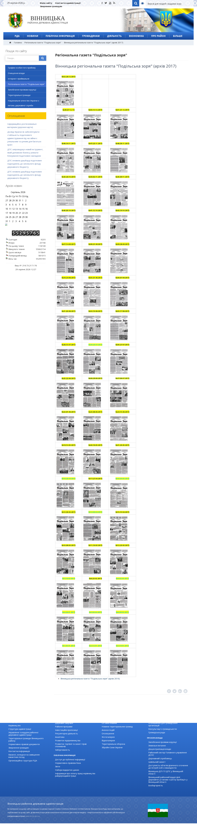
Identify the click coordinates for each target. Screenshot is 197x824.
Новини (32, 36)
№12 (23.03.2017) (122, 545)
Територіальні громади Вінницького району (26, 739)
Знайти (42, 58)
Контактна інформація (19, 751)
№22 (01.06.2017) (68, 412)
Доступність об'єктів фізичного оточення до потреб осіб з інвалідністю (168, 766)
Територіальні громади (19, 95)
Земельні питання (157, 745)
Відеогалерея (108, 740)
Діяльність (114, 36)
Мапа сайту (46, 3)
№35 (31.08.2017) (95, 277)
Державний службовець (160, 758)
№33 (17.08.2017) (122, 311)
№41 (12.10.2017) (95, 210)
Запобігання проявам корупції (22, 89)
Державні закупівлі (64, 723)
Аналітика (59, 737)
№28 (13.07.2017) (68, 344)
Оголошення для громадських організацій (163, 724)
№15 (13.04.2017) (122, 512)
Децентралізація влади (159, 749)
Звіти (57, 766)
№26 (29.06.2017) (95, 378)
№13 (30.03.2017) (68, 512)
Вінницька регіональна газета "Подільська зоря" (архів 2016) (90, 678)
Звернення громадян (51, 6)
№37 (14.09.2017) (68, 244)
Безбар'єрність (155, 785)
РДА (17, 36)
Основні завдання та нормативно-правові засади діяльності (28, 720)
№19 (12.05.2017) (68, 445)
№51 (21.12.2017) (122, 110)
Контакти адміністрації (68, 3)
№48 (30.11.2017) (122, 143)
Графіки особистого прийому (22, 67)
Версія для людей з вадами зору (164, 3)
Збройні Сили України (112, 747)
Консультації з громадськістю (162, 729)
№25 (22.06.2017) (68, 378)
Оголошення (108, 733)
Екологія (59, 719)
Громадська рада (156, 732)
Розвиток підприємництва (67, 740)
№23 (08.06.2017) (95, 412)
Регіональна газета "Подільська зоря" (42, 42)
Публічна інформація (60, 36)
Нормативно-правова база (68, 763)
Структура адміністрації (19, 729)
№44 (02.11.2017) (95, 177)
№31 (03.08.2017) (68, 311)
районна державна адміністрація (47, 20)
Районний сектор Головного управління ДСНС (167, 753)
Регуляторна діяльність (66, 733)
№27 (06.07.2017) (122, 378)
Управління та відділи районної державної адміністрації (23, 733)
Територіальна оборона (113, 744)
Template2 (143, 3)
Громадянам (91, 36)
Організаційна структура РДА (22, 760)
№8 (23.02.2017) (95, 578)
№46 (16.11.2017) (68, 143)
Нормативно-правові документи (24, 744)
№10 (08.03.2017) (68, 545)
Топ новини (107, 719)
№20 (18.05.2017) (95, 445)
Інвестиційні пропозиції (66, 730)
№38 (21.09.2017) (95, 244)
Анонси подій (108, 730)
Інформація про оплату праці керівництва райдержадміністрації (75, 774)
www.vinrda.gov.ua (32, 816)
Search (135, 3)
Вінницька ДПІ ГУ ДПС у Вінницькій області (165, 772)
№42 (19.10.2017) (122, 210)
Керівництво (14, 725)
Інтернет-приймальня (18, 78)
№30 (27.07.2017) (122, 344)
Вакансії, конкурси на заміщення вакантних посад (24, 755)
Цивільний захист (157, 762)
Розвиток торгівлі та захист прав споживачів (71, 745)
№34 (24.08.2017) (68, 277)
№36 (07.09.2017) (122, 277)
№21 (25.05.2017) (122, 445)
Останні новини (109, 723)
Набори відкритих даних (67, 770)
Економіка (136, 36)
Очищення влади (16, 73)
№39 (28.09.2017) (122, 244)
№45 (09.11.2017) (122, 177)
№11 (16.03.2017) (95, 545)
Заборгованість (62, 749)
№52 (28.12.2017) (68, 76)
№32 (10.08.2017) (95, 311)
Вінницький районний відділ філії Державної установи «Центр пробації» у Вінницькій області (167, 779)
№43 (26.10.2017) (68, 177)
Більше (177, 36)
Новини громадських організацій (164, 719)
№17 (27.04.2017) (95, 478)
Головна (18, 42)
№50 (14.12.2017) (95, 110)
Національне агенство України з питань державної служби (23, 103)
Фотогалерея (108, 737)
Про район (158, 36)
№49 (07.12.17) (69, 110)
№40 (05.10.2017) (68, 210)
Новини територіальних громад (117, 726)
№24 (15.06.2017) (122, 412)
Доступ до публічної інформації (70, 759)
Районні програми (63, 726)
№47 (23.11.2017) (95, 143)
